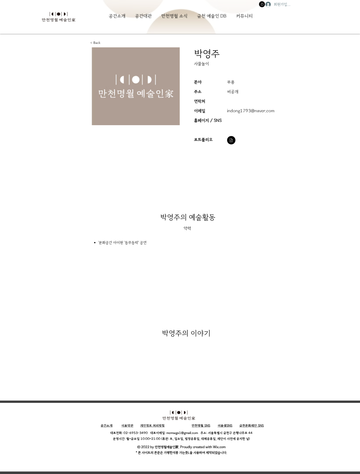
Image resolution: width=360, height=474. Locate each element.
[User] (231, 140)
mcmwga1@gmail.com (182, 433)
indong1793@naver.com (251, 110)
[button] (262, 4)
